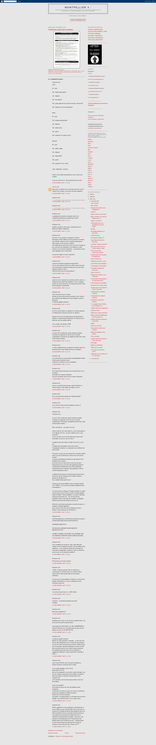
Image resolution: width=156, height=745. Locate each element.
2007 (91, 199)
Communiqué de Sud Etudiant (98, 283)
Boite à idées (94, 205)
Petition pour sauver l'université (99, 312)
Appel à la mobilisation (97, 345)
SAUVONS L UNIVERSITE (95, 35)
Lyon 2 (89, 162)
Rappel (92, 323)
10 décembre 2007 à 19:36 (61, 726)
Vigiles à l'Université (96, 220)
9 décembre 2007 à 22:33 (61, 193)
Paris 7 (90, 176)
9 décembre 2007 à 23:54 (61, 538)
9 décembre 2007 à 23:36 (61, 398)
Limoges (90, 158)
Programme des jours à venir (98, 261)
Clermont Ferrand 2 (93, 147)
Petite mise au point (96, 325)
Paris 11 (90, 172)
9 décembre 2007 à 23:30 (61, 364)
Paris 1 (90, 170)
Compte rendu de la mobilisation (99, 308)
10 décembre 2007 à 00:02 (61, 563)
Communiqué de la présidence (99, 263)
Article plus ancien (80, 733)
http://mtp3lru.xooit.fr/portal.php (94, 128)
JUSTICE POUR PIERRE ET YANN (97, 31)
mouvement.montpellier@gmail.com (78, 20)
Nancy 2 (90, 166)
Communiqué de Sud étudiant (98, 266)
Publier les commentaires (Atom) (64, 736)
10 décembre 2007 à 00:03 (61, 585)
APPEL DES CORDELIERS (95, 39)
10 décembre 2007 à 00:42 (61, 594)
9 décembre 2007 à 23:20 (61, 326)
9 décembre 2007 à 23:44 (61, 512)
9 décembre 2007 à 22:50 (61, 231)
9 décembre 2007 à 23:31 (61, 379)
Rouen (89, 182)
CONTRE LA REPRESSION (95, 29)
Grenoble (90, 152)
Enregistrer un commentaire (55, 730)
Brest (89, 143)
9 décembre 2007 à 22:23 (61, 182)
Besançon (90, 141)
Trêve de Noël (94, 203)
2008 (91, 196)
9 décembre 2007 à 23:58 (61, 554)
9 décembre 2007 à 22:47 (61, 220)
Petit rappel (94, 342)
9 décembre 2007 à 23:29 (61, 351)
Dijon (89, 149)
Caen (89, 145)
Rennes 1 (90, 178)
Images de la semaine (96, 347)
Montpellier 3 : (78, 7)
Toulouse (90, 186)
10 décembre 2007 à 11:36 (61, 614)
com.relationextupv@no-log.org (95, 91)
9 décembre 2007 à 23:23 (61, 341)
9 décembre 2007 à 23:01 (61, 288)
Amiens (90, 139)
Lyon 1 (89, 160)
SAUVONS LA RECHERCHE (95, 37)
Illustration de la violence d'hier (99, 285)
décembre (94, 201)
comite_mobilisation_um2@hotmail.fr (96, 119)
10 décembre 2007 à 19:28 (61, 701)
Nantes (90, 168)
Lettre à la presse (95, 272)
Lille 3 (89, 156)
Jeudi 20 (93, 212)
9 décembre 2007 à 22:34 (61, 209)
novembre (94, 358)
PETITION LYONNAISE (94, 33)
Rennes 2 (90, 180)
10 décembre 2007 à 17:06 (61, 656)
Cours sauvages (95, 336)
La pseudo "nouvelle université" (99, 244)
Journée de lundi (95, 235)
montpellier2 (90, 117)
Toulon (89, 184)
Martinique (90, 164)
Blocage (93, 229)
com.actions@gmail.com (93, 97)
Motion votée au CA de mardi (98, 214)
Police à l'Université (96, 259)
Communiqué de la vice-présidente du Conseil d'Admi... (97, 224)
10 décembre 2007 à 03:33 (61, 605)
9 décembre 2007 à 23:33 (61, 389)
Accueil (67, 733)
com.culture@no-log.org (93, 85)
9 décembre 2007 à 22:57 (61, 257)
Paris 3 (90, 174)
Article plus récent (53, 733)
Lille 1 (89, 153)
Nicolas (54, 187)
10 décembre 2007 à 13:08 (61, 632)
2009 (91, 194)
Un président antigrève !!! (97, 237)
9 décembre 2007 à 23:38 (61, 407)
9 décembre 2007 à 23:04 (61, 304)
